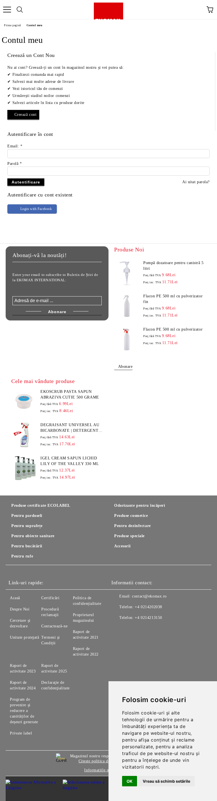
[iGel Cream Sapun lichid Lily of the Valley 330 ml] (24, 468)
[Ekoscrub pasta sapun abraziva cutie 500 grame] (24, 401)
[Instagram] (131, 629)
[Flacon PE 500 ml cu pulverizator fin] (127, 306)
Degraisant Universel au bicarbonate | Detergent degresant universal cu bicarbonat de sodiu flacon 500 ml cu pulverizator (69, 428)
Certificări (50, 598)
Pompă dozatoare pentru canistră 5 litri (173, 266)
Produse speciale (129, 536)
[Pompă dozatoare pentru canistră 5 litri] (127, 273)
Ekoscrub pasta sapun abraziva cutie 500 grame (69, 394)
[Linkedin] (155, 629)
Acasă (15, 598)
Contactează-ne (54, 626)
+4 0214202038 (148, 607)
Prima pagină (12, 25)
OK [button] (130, 781)
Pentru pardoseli (26, 516)
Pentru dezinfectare (132, 526)
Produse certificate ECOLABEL (40, 505)
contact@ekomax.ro (149, 596)
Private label (21, 733)
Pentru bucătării (26, 546)
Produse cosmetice (131, 516)
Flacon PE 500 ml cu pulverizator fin (173, 299)
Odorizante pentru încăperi (139, 505)
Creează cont (25, 114)
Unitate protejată (24, 637)
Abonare (125, 366)
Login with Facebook (36, 209)
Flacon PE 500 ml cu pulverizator (173, 329)
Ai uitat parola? (196, 182)
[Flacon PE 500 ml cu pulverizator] (127, 339)
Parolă (14, 163)
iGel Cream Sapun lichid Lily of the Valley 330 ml (69, 461)
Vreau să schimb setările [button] (166, 781)
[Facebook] (118, 629)
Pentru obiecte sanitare (33, 536)
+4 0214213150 (148, 618)
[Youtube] (143, 629)
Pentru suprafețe (27, 526)
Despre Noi (20, 609)
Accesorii (122, 546)
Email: (14, 146)
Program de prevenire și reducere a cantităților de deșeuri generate (24, 710)
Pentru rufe (22, 556)
